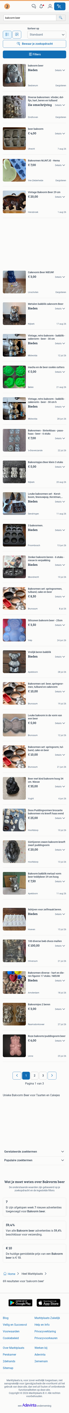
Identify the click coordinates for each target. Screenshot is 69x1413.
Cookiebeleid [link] (11, 1338)
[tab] (7, 35)
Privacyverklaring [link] (45, 1331)
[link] (7, 6)
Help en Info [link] (42, 1324)
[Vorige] (17, 1076)
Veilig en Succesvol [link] (15, 1324)
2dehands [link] (9, 1361)
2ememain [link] (41, 1361)
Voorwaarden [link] (11, 1331)
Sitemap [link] (8, 1368)
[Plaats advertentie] (59, 6)
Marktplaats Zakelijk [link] (47, 1318)
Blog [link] (5, 1318)
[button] (42, 6)
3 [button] (43, 1075)
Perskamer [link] (9, 1354)
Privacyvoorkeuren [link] (46, 1338)
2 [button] (34, 1075)
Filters (37, 54)
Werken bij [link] (40, 1348)
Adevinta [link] (39, 1354)
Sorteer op (33, 28)
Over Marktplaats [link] (13, 1348)
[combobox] (30, 18)
